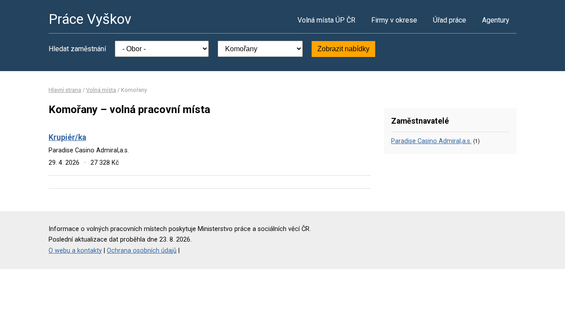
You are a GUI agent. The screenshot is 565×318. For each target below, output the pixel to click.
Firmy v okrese (394, 20)
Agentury (495, 20)
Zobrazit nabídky (343, 49)
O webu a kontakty (75, 250)
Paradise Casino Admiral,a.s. (431, 141)
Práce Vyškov (90, 19)
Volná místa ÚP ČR (326, 20)
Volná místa (101, 90)
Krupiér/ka (67, 137)
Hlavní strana (65, 90)
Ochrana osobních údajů (142, 250)
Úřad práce (449, 20)
